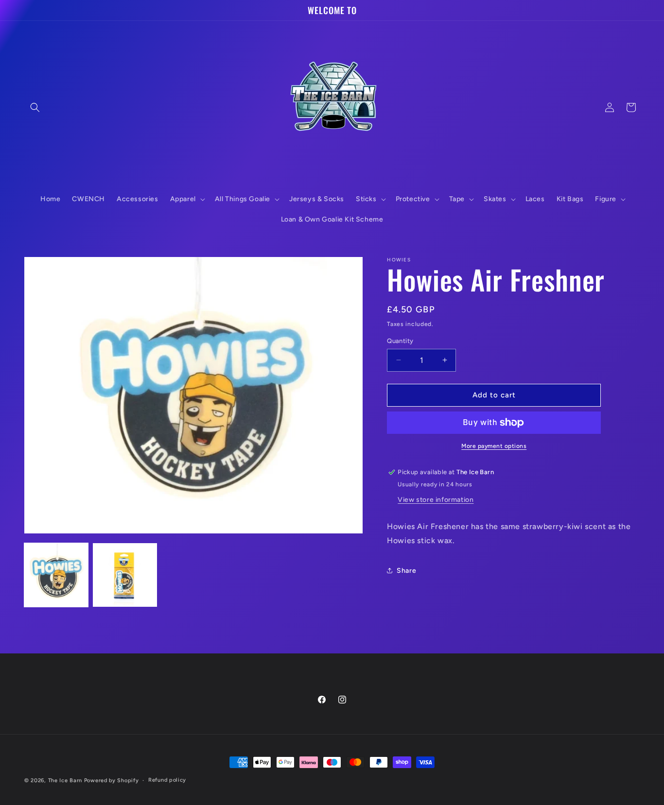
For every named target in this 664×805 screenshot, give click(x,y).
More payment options (493, 446)
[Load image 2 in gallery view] (125, 575)
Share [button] (406, 570)
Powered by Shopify (111, 780)
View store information (435, 500)
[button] (35, 107)
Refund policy (167, 780)
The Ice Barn (65, 780)
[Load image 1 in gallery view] (56, 575)
